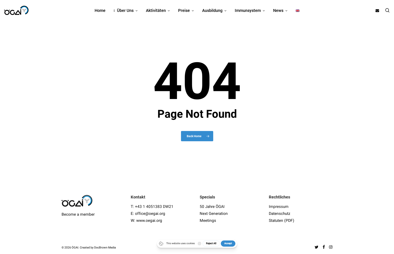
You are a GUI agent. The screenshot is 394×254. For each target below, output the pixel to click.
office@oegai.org (150, 213)
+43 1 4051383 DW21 (154, 207)
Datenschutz (279, 213)
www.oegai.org (149, 220)
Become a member (78, 214)
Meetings (208, 220)
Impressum (279, 207)
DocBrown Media (105, 247)
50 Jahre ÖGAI (212, 207)
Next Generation (214, 213)
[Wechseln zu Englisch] (297, 10)
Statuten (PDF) (281, 220)
